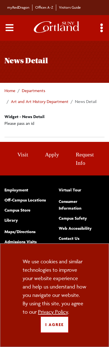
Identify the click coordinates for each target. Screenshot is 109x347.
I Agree (54, 324)
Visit (22, 154)
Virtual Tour (70, 190)
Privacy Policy (53, 311)
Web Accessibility (75, 228)
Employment (16, 190)
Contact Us (69, 238)
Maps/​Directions (19, 231)
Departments (33, 90)
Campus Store (17, 210)
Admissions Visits (20, 241)
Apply (52, 154)
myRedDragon (18, 7)
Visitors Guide (70, 7)
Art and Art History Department (39, 101)
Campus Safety (73, 218)
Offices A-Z (44, 7)
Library (11, 220)
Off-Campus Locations (25, 200)
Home (9, 90)
